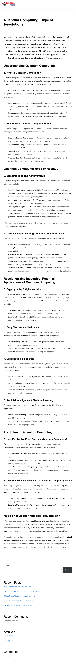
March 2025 (8, 636)
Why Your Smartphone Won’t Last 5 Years (19, 587)
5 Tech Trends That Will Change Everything (19, 596)
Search (6, 566)
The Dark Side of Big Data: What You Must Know (21, 591)
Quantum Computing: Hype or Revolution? (19, 601)
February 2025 (9, 641)
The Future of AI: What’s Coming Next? (18, 605)
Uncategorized (9, 656)
